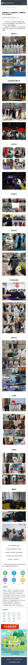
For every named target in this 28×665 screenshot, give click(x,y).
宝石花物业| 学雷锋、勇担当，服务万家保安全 (13, 605)
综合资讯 (8, 7)
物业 (4, 613)
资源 (14, 621)
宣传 (9, 621)
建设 (14, 618)
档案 (9, 618)
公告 (14, 613)
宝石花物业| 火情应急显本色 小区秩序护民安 (13, 593)
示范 (19, 618)
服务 (4, 615)
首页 (3, 7)
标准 (14, 615)
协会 (19, 613)
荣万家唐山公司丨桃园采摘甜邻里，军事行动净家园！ (15, 600)
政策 (9, 613)
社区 (9, 615)
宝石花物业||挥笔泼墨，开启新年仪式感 (11, 603)
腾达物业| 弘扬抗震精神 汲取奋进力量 (11, 602)
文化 (4, 618)
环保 (19, 615)
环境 (4, 621)
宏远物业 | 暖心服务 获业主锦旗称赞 (11, 598)
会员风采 (14, 7)
